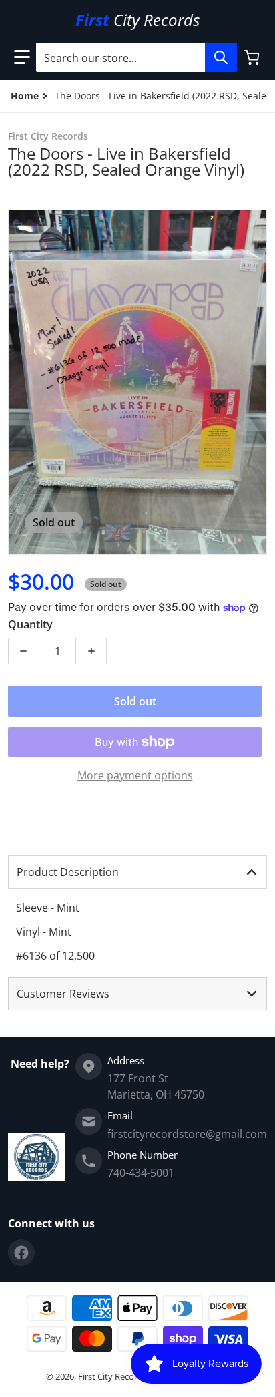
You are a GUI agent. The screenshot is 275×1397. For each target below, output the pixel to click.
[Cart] (253, 57)
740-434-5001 (140, 1172)
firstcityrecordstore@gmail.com (187, 1134)
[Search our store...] (221, 57)
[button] (22, 57)
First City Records (112, 1376)
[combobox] (136, 57)
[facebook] (21, 1252)
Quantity (30, 624)
